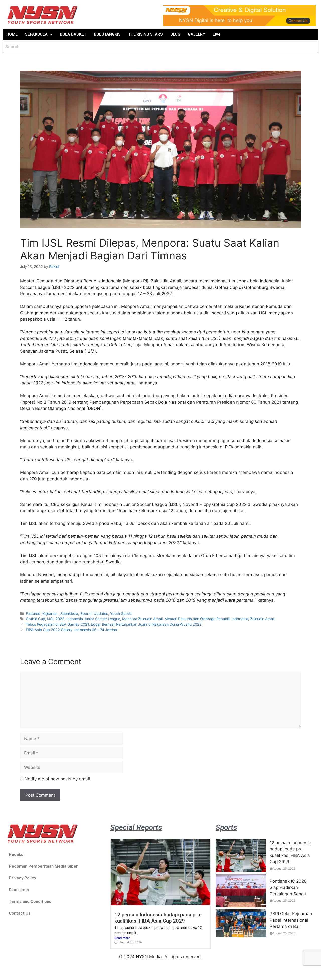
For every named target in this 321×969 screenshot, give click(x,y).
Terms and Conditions (30, 901)
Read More (122, 938)
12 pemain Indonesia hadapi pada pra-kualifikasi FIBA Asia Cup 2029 (158, 918)
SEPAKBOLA (36, 34)
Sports (86, 613)
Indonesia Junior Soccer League (93, 619)
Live (217, 34)
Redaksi (16, 854)
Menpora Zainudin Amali (142, 619)
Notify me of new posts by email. (58, 778)
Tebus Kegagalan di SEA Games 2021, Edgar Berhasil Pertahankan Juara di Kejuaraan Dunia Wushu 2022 (114, 624)
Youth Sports (121, 613)
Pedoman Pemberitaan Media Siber (43, 866)
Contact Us (20, 913)
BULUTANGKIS (107, 34)
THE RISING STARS (145, 34)
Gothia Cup (35, 619)
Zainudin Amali (262, 619)
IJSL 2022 (55, 619)
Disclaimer (19, 889)
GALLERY (196, 34)
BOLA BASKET (73, 34)
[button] (38, 34)
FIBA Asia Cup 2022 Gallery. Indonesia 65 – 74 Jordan (71, 630)
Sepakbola (69, 613)
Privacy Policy (22, 877)
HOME (12, 34)
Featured (33, 613)
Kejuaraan (50, 613)
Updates (101, 613)
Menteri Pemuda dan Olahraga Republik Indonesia (206, 619)
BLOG (175, 34)
